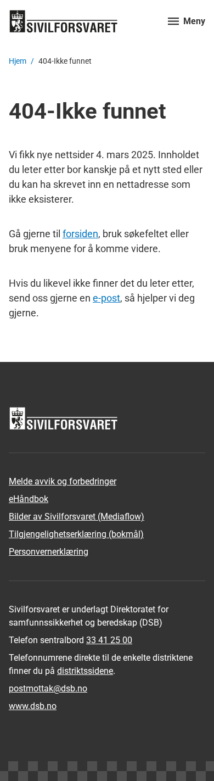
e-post (106, 298)
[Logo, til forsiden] (82, 21)
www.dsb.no (33, 706)
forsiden (80, 233)
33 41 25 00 (109, 640)
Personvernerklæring (48, 551)
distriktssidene (85, 671)
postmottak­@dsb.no (48, 688)
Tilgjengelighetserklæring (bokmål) (76, 534)
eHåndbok (28, 499)
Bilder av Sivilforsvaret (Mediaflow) (76, 516)
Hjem (17, 61)
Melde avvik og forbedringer (62, 481)
